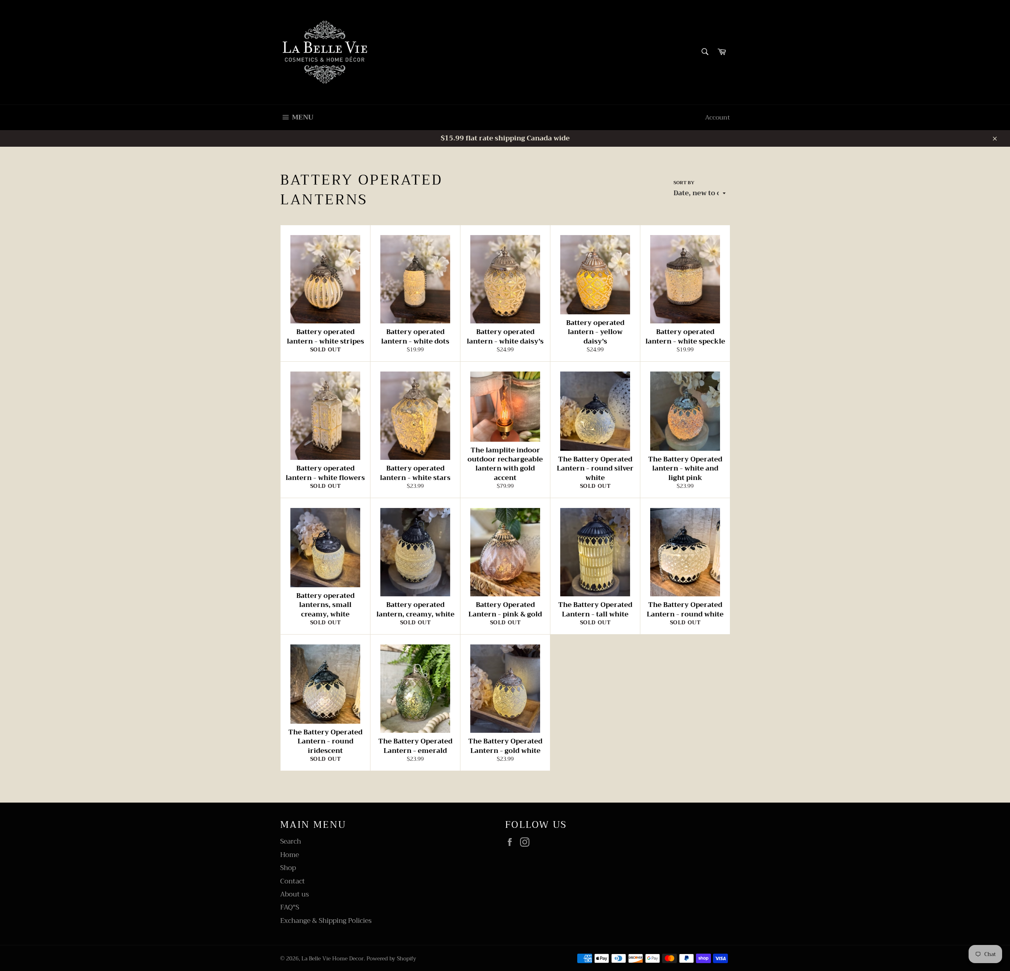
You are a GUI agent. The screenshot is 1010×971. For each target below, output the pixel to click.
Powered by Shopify (391, 958)
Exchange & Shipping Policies (326, 920)
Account (717, 117)
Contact (292, 881)
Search (290, 841)
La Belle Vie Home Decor (332, 958)
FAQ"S (289, 907)
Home (289, 855)
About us (294, 894)
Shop (288, 868)
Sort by (683, 182)
